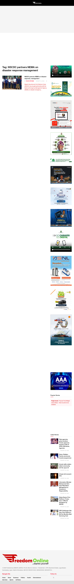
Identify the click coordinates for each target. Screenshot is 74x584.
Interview (4, 580)
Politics (23, 577)
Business (15, 577)
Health (29, 577)
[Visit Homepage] (37, 3)
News (9, 577)
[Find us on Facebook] (51, 577)
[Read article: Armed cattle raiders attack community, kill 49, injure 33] (54, 466)
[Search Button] (71, 3)
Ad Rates (18, 580)
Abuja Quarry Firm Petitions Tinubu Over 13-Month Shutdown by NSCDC (64, 500)
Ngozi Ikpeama (30, 81)
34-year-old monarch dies (65, 475)
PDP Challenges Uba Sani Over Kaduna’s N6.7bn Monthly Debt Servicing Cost (65, 513)
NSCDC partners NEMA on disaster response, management (35, 77)
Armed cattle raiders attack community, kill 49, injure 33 (65, 466)
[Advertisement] (37, 19)
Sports (11, 580)
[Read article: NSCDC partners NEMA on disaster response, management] (12, 82)
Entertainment (37, 577)
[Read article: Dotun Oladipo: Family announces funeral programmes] (54, 456)
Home (4, 577)
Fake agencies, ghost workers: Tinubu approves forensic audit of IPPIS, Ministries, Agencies (64, 443)
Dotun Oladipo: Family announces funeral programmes (65, 456)
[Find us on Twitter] (53, 577)
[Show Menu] (3, 3)
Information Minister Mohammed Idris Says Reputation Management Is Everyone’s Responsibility (65, 486)
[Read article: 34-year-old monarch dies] (54, 476)
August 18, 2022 (40, 81)
